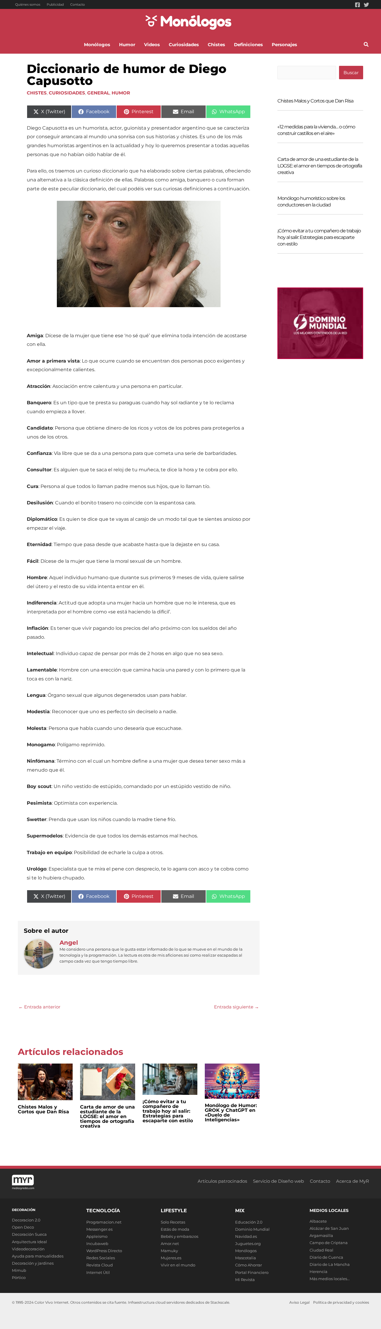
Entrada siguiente (236, 1007)
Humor (121, 93)
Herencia (318, 1271)
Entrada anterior (39, 1007)
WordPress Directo (104, 1250)
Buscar (351, 72)
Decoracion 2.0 (26, 1220)
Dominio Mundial (252, 1229)
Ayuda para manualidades (37, 1256)
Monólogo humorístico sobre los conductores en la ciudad (311, 201)
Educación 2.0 (249, 1222)
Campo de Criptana (329, 1242)
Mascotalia (245, 1257)
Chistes (37, 93)
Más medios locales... (330, 1278)
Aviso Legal (299, 1302)
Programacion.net (103, 1222)
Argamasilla (321, 1235)
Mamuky (169, 1250)
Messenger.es (99, 1229)
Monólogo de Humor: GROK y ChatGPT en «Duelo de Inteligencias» (231, 1113)
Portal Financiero (251, 1272)
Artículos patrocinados (222, 1181)
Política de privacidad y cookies (341, 1302)
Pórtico (19, 1277)
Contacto (77, 4)
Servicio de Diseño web (278, 1181)
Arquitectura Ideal (29, 1241)
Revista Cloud (99, 1265)
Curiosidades (67, 93)
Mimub (19, 1270)
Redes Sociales (100, 1257)
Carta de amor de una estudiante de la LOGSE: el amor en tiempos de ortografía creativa (107, 1116)
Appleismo (96, 1236)
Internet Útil (98, 1272)
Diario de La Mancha (330, 1264)
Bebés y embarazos (179, 1236)
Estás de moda (175, 1229)
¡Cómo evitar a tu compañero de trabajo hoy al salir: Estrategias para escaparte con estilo (168, 1111)
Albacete (318, 1221)
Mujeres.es (171, 1257)
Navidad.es (246, 1236)
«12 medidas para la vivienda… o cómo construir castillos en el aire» (316, 130)
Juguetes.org (248, 1243)
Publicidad (55, 4)
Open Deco (23, 1227)
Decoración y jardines (33, 1263)
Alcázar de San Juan (329, 1228)
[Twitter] (366, 4)
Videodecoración (28, 1248)
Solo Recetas (173, 1222)
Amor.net (170, 1243)
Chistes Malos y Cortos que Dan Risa (43, 1109)
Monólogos (246, 1250)
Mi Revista (245, 1279)
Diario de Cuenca (326, 1257)
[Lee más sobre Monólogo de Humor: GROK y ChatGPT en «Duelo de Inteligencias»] (232, 1081)
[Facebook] (357, 4)
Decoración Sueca (29, 1234)
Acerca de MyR (352, 1181)
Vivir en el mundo (178, 1265)
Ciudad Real (321, 1250)
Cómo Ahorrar (248, 1265)
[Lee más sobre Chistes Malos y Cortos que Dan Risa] (45, 1081)
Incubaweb (97, 1243)
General (98, 93)
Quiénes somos (27, 4)
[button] (366, 45)
